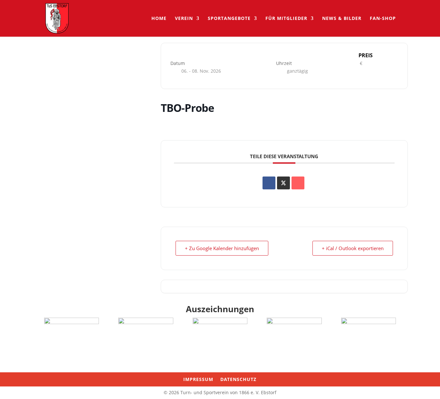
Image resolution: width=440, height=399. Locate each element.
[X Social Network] (283, 183)
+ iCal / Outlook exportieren (353, 248)
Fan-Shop (383, 18)
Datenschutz (238, 379)
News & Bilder (341, 18)
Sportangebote (229, 18)
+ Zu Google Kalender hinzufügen (222, 248)
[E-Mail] (298, 183)
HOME (159, 18)
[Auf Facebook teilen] (269, 183)
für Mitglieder (286, 18)
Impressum (198, 379)
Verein (184, 18)
